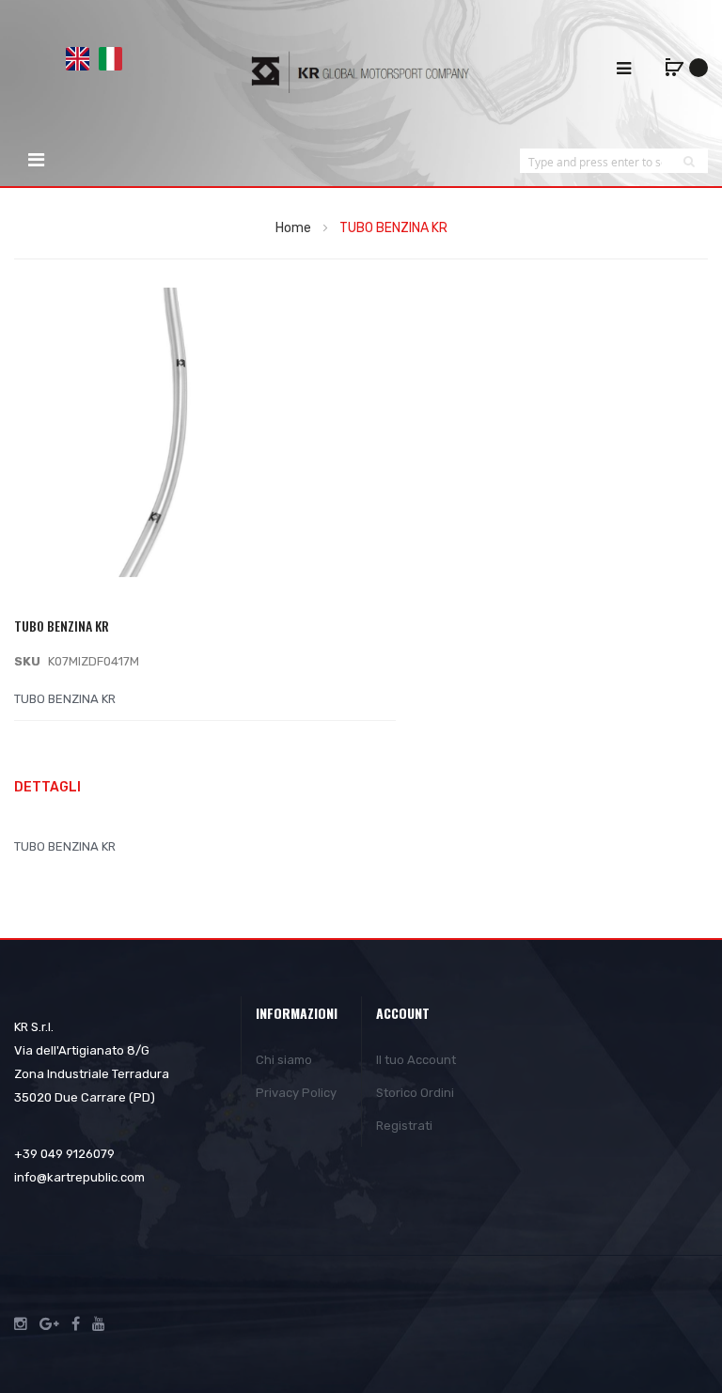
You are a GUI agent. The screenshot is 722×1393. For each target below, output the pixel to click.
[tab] (361, 789)
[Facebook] (75, 1324)
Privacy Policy (296, 1093)
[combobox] (595, 161)
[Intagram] (20, 1324)
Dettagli (47, 787)
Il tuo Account (416, 1060)
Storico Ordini (415, 1093)
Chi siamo (284, 1060)
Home (293, 228)
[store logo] (361, 71)
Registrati (404, 1126)
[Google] (49, 1324)
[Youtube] (98, 1324)
